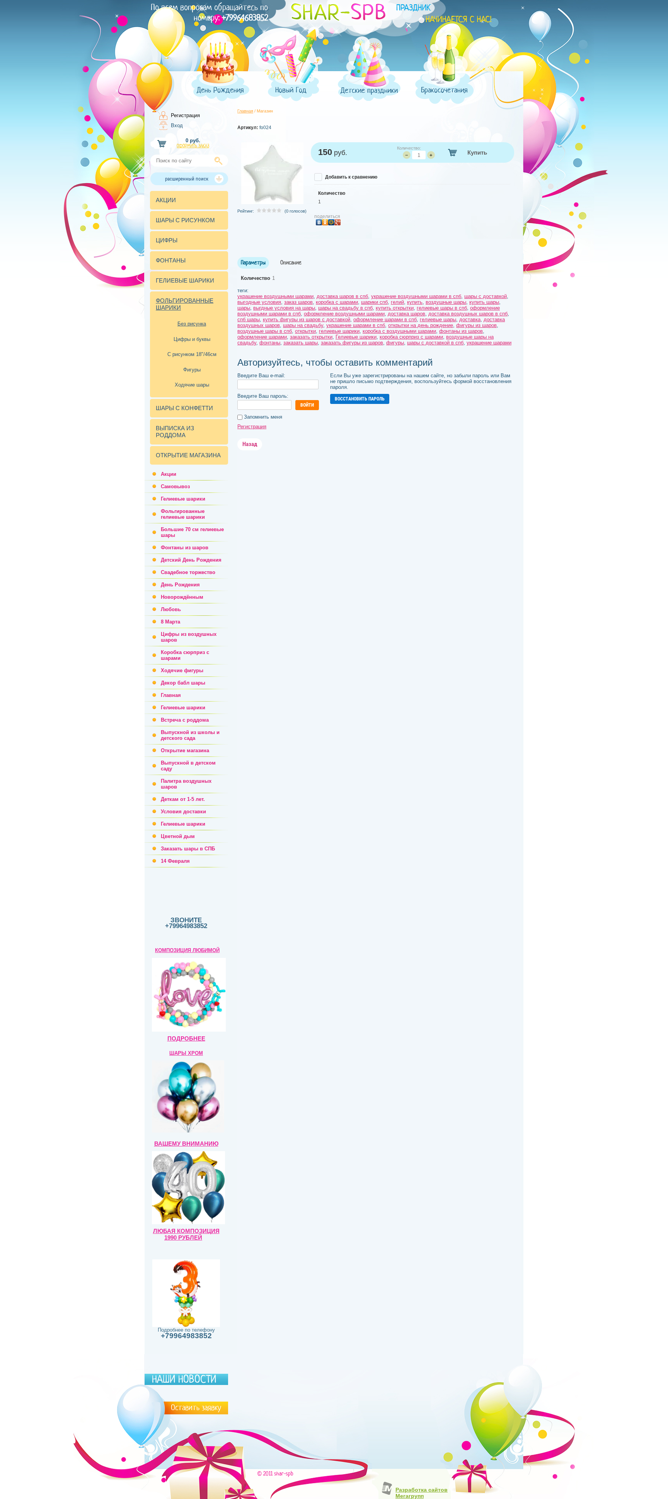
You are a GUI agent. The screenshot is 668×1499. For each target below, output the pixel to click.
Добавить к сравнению (350, 177)
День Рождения (220, 90)
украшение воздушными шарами (275, 296)
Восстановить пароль (360, 399)
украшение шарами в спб (355, 325)
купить (415, 302)
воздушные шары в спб (264, 331)
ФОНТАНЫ (171, 260)
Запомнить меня (262, 417)
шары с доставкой (485, 296)
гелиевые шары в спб (442, 308)
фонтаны (269, 343)
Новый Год (291, 90)
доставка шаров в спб (342, 296)
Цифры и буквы (192, 339)
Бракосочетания (444, 90)
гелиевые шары (438, 319)
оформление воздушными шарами (344, 314)
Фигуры (192, 370)
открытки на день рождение (420, 325)
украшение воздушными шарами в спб (416, 296)
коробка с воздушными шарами (399, 331)
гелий (397, 302)
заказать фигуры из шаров (352, 343)
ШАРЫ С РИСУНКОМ (185, 220)
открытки (305, 331)
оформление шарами (262, 337)
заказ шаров (298, 302)
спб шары (248, 319)
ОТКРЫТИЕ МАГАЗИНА (188, 455)
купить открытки (395, 308)
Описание (291, 262)
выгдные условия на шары (284, 308)
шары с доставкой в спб (435, 343)
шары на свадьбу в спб (345, 308)
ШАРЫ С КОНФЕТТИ (184, 408)
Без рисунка (191, 324)
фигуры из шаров (476, 325)
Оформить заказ (193, 146)
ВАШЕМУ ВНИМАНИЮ (186, 1144)
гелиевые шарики (339, 331)
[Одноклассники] (325, 222)
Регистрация (185, 115)
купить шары (484, 302)
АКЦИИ (166, 200)
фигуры (395, 343)
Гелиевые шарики (356, 337)
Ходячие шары (192, 385)
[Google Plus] (337, 222)
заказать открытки (311, 337)
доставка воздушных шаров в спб (468, 314)
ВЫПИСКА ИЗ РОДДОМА (175, 431)
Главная (245, 111)
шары (243, 308)
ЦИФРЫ (166, 240)
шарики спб (374, 302)
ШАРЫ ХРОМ (186, 1053)
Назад (249, 444)
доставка (470, 319)
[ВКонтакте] (319, 222)
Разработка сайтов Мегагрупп (421, 1493)
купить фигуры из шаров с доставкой (306, 319)
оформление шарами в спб (385, 319)
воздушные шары (446, 302)
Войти (307, 405)
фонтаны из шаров (461, 331)
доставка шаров (406, 314)
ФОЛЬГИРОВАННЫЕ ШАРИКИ (184, 304)
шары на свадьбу (303, 325)
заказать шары (300, 343)
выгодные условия (259, 302)
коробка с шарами (337, 302)
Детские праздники (369, 90)
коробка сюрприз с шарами (411, 337)
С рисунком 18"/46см (191, 354)
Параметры (253, 262)
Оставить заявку (196, 1407)
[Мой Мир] (331, 222)
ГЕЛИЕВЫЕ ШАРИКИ (185, 280)
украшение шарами (489, 343)
